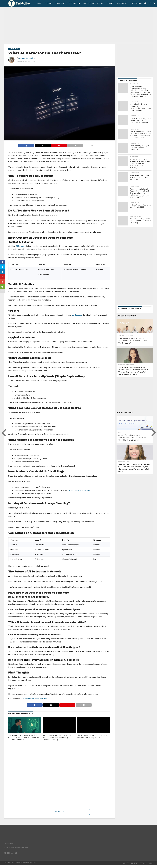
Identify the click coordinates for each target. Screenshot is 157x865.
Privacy (143, 863)
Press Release (137, 3)
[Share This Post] (43, 145)
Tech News (60, 3)
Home (38, 3)
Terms (151, 863)
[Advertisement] (78, 25)
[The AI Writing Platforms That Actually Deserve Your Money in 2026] (93, 727)
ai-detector (28, 699)
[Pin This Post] (59, 145)
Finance (110, 3)
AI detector (77, 315)
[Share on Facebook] (26, 145)
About (126, 863)
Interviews (122, 3)
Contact (134, 863)
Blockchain (74, 3)
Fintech (48, 3)
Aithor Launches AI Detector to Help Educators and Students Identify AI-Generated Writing (57, 737)
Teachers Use (41, 699)
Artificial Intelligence (93, 3)
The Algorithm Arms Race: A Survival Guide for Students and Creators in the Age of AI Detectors (23, 737)
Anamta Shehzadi (26, 58)
